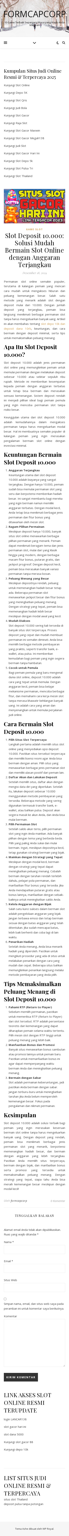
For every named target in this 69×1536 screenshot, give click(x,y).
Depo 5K (21, 92)
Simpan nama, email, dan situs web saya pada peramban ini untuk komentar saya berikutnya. (34, 1306)
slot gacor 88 (24, 1442)
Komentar (10, 1316)
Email (8, 1261)
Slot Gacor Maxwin (28, 130)
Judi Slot (21, 146)
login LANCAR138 (15, 1419)
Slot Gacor (22, 115)
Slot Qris (21, 100)
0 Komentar (58, 1201)
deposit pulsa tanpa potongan (23, 1504)
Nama (9, 1242)
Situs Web (10, 1280)
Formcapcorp (34, 14)
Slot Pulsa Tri (24, 168)
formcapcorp (19, 1201)
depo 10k (22, 1449)
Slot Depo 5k (24, 161)
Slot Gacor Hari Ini (27, 153)
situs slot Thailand (16, 1499)
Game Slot (34, 229)
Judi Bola (21, 108)
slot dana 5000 (14, 1434)
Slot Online (23, 85)
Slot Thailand (24, 176)
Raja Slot (21, 123)
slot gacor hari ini (15, 1427)
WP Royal (48, 1528)
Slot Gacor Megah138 (30, 138)
